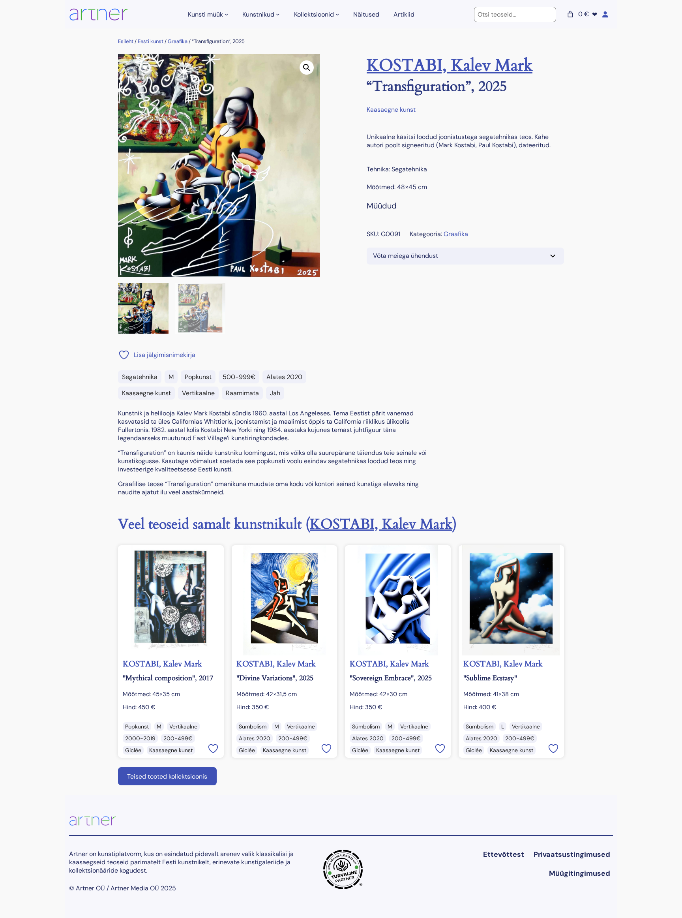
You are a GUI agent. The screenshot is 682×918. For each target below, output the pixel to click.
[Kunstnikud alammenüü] (278, 14)
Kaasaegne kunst (146, 393)
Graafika (177, 41)
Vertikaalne (198, 393)
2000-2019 (140, 738)
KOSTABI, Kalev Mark (449, 65)
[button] (307, 67)
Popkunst (198, 377)
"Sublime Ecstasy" (490, 678)
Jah (275, 393)
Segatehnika (139, 377)
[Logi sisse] (605, 14)
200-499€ (178, 738)
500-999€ (239, 377)
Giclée (133, 750)
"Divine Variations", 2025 (274, 678)
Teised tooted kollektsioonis (167, 776)
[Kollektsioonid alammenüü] (337, 14)
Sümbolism (252, 726)
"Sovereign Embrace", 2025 (391, 678)
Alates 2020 (284, 377)
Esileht (125, 41)
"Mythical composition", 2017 (168, 678)
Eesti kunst (150, 41)
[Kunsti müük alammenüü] (227, 14)
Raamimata (242, 393)
